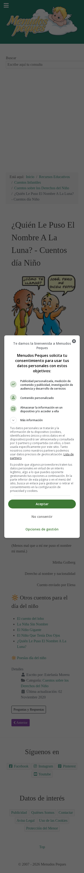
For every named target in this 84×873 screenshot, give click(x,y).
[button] (42, 420)
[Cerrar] (74, 341)
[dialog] (42, 436)
